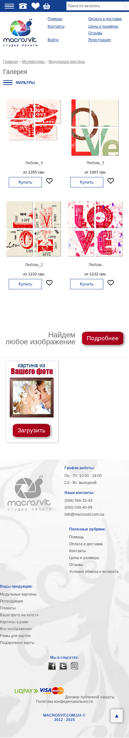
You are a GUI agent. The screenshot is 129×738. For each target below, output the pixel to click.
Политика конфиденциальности (64, 701)
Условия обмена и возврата (94, 571)
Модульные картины (18, 594)
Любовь (95, 265)
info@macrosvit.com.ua (84, 514)
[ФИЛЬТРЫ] (8, 82)
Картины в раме (14, 622)
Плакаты (8, 608)
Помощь (55, 19)
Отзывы (95, 33)
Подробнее (103, 338)
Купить (25, 182)
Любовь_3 (95, 163)
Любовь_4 (34, 163)
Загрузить (31, 430)
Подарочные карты (17, 643)
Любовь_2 (34, 265)
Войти (53, 40)
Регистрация (99, 40)
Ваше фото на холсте (19, 615)
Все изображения (16, 629)
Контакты (56, 26)
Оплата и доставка (105, 19)
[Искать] (125, 6)
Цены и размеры (103, 26)
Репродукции (11, 601)
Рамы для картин (15, 636)
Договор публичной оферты (90, 697)
